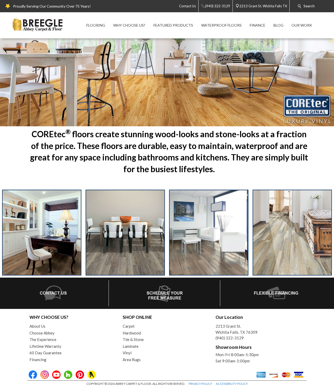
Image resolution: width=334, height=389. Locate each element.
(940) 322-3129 (230, 338)
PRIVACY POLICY (200, 384)
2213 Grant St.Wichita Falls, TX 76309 (237, 329)
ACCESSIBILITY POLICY (232, 384)
